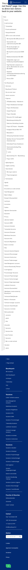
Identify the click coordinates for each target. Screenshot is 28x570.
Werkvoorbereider (9, 312)
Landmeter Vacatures (9, 285)
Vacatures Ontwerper (9, 232)
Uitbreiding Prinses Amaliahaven (15, 144)
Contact (6, 185)
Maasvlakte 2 (10, 132)
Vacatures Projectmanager (11, 276)
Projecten (8, 98)
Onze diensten (9, 169)
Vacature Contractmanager (11, 279)
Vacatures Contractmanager (13, 458)
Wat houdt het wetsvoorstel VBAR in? (15, 52)
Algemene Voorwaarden (10, 210)
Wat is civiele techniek (11, 341)
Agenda (6, 182)
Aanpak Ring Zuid (11, 111)
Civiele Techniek (8, 335)
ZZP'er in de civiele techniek (13, 35)
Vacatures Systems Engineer (11, 251)
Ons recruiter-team (10, 92)
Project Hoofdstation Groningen (15, 104)
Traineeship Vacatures (10, 229)
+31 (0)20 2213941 (10, 523)
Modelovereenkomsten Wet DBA (15, 57)
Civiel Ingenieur (8, 269)
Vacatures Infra (8, 238)
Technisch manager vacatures (12, 302)
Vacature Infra (9, 331)
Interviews (8, 86)
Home (4, 17)
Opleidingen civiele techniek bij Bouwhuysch (12, 292)
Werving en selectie (12, 172)
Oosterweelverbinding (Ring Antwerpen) (14, 148)
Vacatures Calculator (9, 226)
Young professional (10, 32)
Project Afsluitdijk (11, 114)
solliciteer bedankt (9, 220)
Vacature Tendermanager (10, 260)
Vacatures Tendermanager (12, 461)
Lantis (9, 152)
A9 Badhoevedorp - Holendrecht (15, 101)
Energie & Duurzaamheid (10, 198)
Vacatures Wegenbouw (10, 241)
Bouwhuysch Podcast (11, 89)
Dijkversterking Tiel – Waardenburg (16, 155)
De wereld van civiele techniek (12, 188)
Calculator (6, 345)
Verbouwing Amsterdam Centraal (15, 136)
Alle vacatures (9, 371)
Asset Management (9, 192)
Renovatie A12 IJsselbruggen (14, 117)
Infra (7, 321)
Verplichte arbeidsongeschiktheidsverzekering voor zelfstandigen (16, 73)
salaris (7, 318)
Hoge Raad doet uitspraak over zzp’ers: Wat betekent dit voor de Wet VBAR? (15, 66)
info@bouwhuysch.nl (11, 527)
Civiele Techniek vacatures (12, 397)
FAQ (5, 248)
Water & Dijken (8, 195)
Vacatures (8, 328)
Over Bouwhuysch (9, 83)
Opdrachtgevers (10, 162)
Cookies (6, 207)
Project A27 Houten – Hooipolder (15, 126)
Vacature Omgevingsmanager (11, 282)
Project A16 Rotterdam (12, 108)
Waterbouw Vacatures (10, 235)
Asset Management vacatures (12, 263)
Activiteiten (7, 204)
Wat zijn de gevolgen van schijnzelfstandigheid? (13, 47)
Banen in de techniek (11, 473)
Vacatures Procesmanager (12, 420)
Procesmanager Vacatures (11, 273)
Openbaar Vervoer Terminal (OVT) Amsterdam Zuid (15, 140)
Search (6, 20)
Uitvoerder (7, 325)
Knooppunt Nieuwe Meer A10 (14, 129)
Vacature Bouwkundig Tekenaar (12, 266)
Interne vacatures (10, 95)
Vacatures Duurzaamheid (10, 288)
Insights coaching (10, 165)
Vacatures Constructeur (10, 257)
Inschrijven (7, 201)
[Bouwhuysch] (15, 2)
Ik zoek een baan (8, 23)
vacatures (8, 315)
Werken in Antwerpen (9, 299)
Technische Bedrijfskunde (11, 296)
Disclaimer (7, 213)
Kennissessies (9, 179)
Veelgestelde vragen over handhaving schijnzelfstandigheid (15, 60)
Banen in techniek (9, 245)
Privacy (6, 216)
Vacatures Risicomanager (11, 254)
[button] (20, 536)
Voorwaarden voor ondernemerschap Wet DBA (14, 42)
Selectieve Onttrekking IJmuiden (15, 123)
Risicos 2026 (10, 78)
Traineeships (9, 26)
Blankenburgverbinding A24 (14, 120)
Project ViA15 (10, 159)
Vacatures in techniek (9, 309)
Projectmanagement (12, 175)
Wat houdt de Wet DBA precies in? (15, 38)
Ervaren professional (11, 29)
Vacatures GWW (8, 223)
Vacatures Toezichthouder (11, 306)
